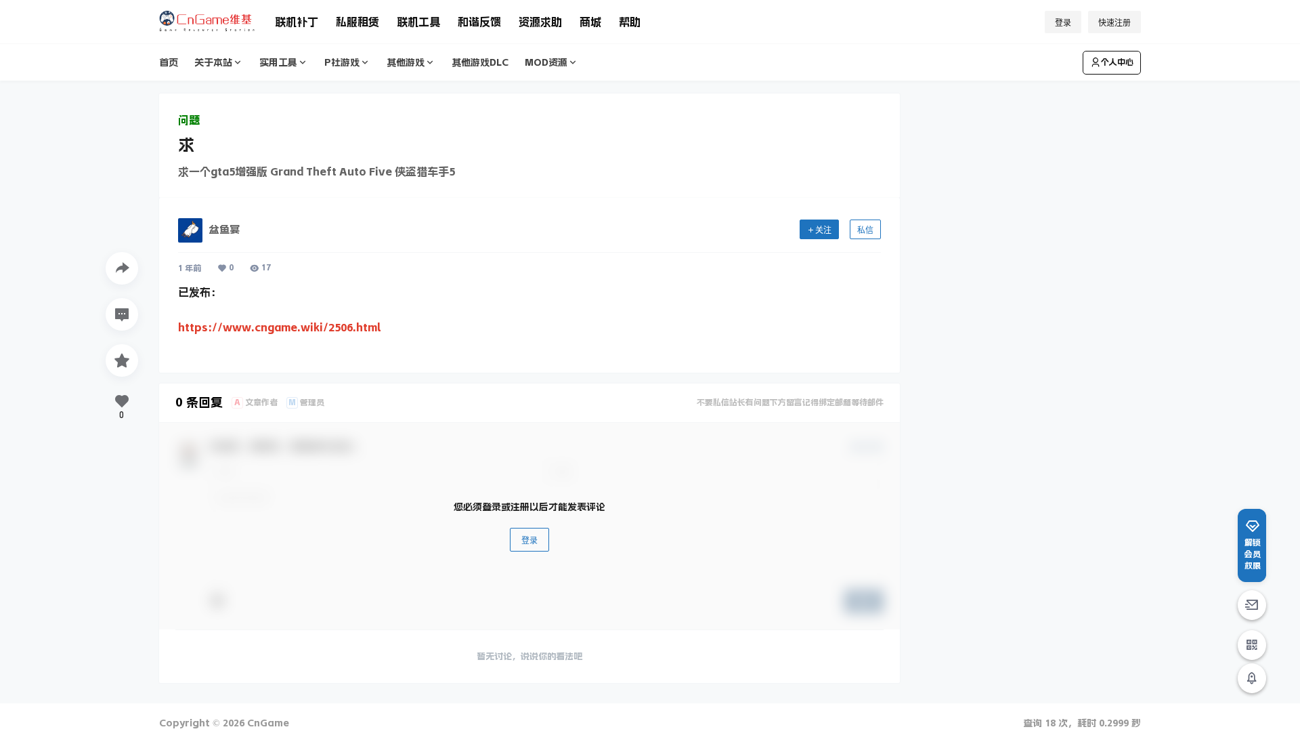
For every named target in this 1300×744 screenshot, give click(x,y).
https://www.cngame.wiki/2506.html (279, 327)
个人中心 (1117, 62)
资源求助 (540, 21)
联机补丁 (296, 21)
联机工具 (418, 21)
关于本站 (213, 62)
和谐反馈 (479, 21)
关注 (823, 230)
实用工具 (278, 62)
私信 (865, 230)
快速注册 (1114, 23)
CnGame (266, 723)
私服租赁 (357, 21)
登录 (1063, 23)
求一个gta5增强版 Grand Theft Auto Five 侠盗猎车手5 (316, 171)
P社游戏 (342, 62)
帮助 (630, 21)
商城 (590, 21)
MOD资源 (546, 62)
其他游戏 (406, 62)
